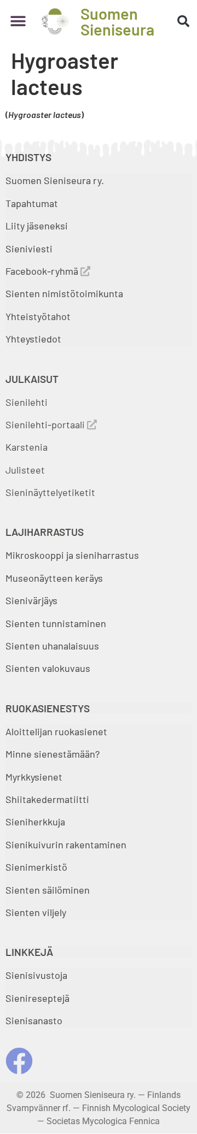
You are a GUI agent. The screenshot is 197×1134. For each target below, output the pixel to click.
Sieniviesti (30, 249)
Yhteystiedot (33, 339)
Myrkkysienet (33, 777)
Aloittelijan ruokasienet (56, 731)
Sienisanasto (33, 1020)
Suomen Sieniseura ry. (54, 180)
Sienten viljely (35, 912)
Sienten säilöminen (47, 890)
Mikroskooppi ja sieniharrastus (72, 555)
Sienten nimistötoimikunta (64, 293)
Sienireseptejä (37, 998)
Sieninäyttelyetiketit (50, 492)
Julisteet (25, 470)
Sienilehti (26, 402)
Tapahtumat (31, 203)
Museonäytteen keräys (54, 578)
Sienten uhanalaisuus (52, 646)
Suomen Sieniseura (117, 21)
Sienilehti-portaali (46, 424)
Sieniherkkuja (35, 822)
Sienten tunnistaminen (55, 623)
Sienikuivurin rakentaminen (65, 844)
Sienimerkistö (36, 867)
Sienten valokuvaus (47, 668)
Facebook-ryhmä (42, 271)
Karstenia (26, 447)
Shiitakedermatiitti (47, 799)
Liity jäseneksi (36, 226)
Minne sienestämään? (52, 754)
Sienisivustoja (36, 975)
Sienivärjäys (31, 600)
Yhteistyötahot (38, 316)
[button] (17, 21)
